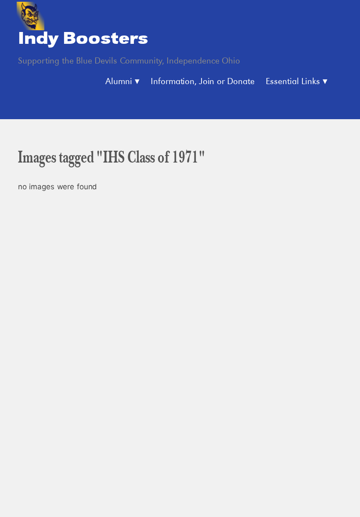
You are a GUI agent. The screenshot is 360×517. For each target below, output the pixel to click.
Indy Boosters (83, 39)
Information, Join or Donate (203, 82)
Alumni (118, 82)
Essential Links (293, 82)
